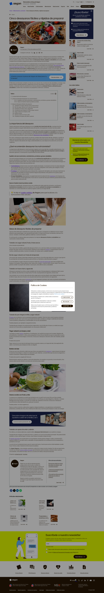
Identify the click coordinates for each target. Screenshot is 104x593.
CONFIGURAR (66, 297)
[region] (52, 296)
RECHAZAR (66, 301)
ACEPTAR (66, 306)
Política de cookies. (59, 294)
